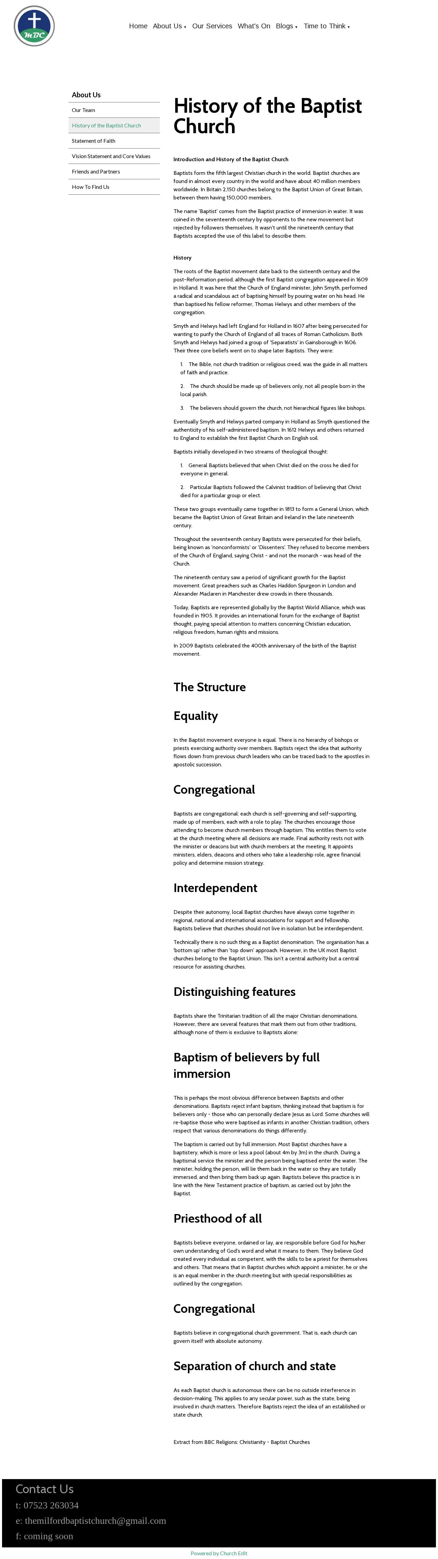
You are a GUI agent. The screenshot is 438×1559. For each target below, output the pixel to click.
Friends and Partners (96, 171)
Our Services (212, 26)
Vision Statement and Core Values (111, 156)
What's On (254, 26)
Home (138, 26)
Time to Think (325, 26)
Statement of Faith (93, 140)
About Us (167, 26)
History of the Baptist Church (106, 125)
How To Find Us (91, 186)
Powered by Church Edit (219, 1553)
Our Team (83, 110)
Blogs (284, 26)
